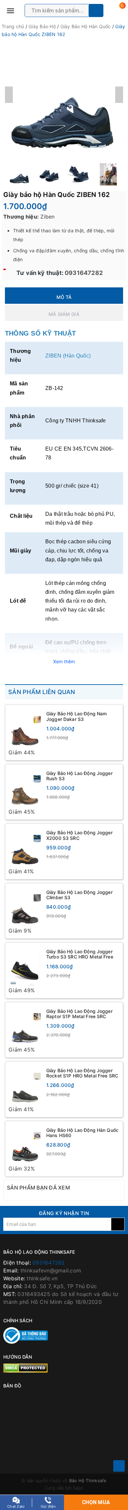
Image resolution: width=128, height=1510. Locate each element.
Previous (9, 95)
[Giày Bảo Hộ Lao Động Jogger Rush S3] (25, 787)
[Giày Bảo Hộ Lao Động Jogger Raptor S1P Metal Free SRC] (25, 1026)
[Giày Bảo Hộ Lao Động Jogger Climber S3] (25, 907)
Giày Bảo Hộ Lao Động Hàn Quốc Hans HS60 (82, 1133)
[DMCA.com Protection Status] (25, 1368)
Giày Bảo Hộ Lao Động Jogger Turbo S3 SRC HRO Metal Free (79, 954)
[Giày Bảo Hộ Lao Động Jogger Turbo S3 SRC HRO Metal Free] (25, 966)
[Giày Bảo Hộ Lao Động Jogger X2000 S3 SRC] (25, 847)
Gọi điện (48, 1506)
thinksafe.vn (42, 1279)
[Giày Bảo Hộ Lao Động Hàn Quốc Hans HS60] (25, 1145)
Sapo (78, 1488)
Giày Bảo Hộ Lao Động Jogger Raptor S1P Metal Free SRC (79, 1014)
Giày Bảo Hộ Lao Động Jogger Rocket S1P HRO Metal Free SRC (82, 1073)
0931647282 (83, 272)
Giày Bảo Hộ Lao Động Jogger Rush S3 (79, 775)
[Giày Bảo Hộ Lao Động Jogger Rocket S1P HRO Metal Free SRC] (25, 1085)
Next (119, 95)
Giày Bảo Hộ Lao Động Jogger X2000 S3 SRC (79, 835)
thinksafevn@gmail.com (50, 1271)
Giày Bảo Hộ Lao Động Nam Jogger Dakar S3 (76, 716)
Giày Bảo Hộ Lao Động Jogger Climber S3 (79, 895)
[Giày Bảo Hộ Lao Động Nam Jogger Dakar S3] (25, 728)
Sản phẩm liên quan (41, 691)
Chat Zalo (16, 1506)
